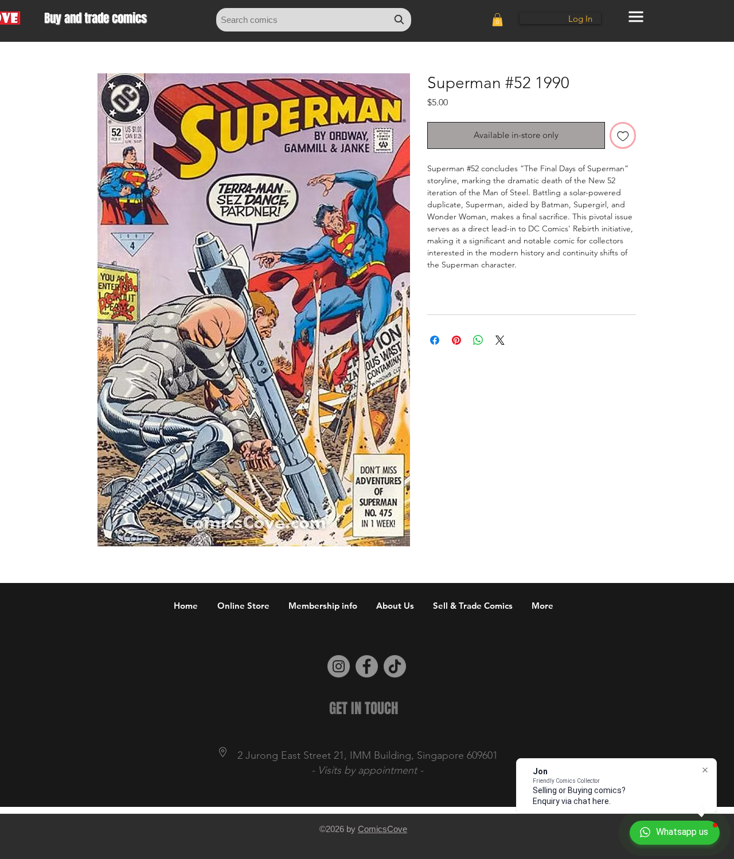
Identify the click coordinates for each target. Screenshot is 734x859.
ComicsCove (382, 829)
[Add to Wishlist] (623, 135)
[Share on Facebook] (435, 340)
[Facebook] (367, 666)
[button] (497, 19)
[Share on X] (500, 340)
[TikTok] (395, 666)
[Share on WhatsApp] (478, 340)
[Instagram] (338, 666)
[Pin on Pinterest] (456, 340)
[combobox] (313, 19)
